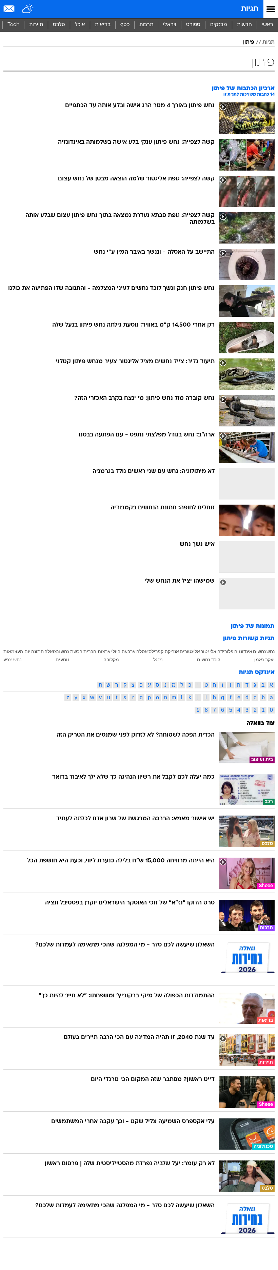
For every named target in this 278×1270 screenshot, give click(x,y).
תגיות (249, 9)
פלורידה (225, 651)
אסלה (142, 651)
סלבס (59, 24)
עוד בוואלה (260, 723)
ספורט (193, 24)
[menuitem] (244, 25)
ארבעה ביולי (123, 651)
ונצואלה (52, 651)
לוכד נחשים (208, 659)
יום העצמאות (17, 651)
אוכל (80, 24)
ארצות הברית (97, 651)
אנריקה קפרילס (163, 651)
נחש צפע (12, 659)
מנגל (158, 659)
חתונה (37, 651)
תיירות (36, 24)
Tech (13, 24)
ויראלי (169, 24)
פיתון (248, 42)
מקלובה (111, 659)
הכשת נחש (71, 651)
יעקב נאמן (264, 659)
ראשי (267, 24)
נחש (270, 651)
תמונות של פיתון (253, 626)
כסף (125, 24)
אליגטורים (190, 651)
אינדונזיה (243, 651)
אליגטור (208, 651)
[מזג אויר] (28, 9)
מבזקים (218, 24)
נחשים (259, 651)
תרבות (146, 24)
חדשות (244, 24)
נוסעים (62, 659)
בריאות (103, 24)
